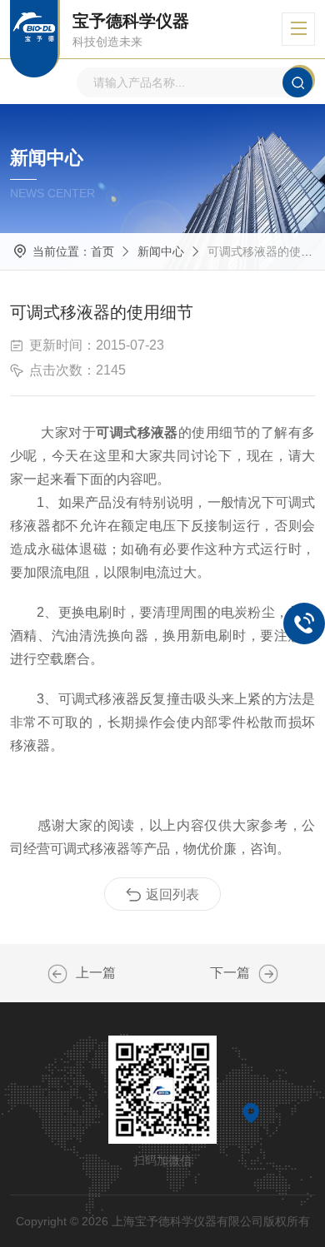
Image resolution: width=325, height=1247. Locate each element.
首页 (102, 251)
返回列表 (172, 894)
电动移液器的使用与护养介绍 (58, 974)
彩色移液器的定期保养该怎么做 (268, 974)
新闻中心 (161, 251)
